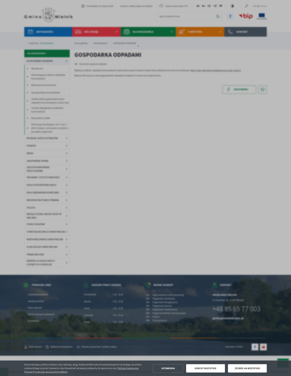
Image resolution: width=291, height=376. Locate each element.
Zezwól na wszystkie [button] (247, 368)
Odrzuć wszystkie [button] (205, 368)
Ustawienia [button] (168, 368)
